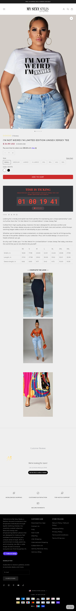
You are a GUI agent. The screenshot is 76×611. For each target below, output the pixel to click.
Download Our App (38, 523)
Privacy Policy (57, 532)
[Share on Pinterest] (14, 214)
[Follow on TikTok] (23, 585)
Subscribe (11, 578)
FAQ (33, 529)
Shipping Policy (58, 528)
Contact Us (35, 526)
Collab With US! (37, 545)
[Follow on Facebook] (4, 585)
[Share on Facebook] (9, 214)
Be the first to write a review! (38, 472)
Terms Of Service (58, 538)
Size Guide (35, 533)
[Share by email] (16, 214)
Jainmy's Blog (36, 552)
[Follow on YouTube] (18, 585)
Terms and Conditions (60, 535)
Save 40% (39, 208)
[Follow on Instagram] (9, 585)
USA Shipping (36, 539)
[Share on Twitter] (11, 214)
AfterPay (34, 536)
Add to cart (38, 177)
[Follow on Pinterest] (13, 585)
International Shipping (39, 542)
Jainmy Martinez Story (39, 549)
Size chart (69, 158)
